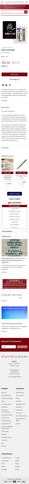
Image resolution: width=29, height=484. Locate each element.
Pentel (17, 463)
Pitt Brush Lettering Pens (21, 176)
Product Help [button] (14, 208)
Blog (2, 443)
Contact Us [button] (14, 227)
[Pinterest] (9, 85)
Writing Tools (19, 395)
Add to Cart (7, 172)
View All (17, 469)
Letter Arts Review (6, 404)
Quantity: (5, 66)
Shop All (18, 423)
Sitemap (3, 446)
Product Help (4, 431)
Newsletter (4, 407)
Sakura (3, 466)
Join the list (22, 347)
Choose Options (21, 172)
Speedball (4, 469)
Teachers (3, 434)
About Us (3, 392)
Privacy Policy (5, 417)
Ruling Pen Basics (6, 420)
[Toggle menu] (2, 2)
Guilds (3, 401)
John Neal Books (6, 458)
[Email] (6, 85)
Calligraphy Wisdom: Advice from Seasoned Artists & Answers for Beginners (13, 260)
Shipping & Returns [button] (14, 214)
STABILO (17, 466)
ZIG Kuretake (4, 460)
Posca (3, 463)
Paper (17, 398)
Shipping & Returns (6, 437)
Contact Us (4, 440)
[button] (14, 199)
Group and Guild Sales (7, 398)
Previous (2, 173)
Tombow (17, 458)
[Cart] (26, 2)
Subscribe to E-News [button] (14, 219)
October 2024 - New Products (12, 295)
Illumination (19, 407)
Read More (4, 100)
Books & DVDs (20, 392)
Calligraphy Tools (20, 404)
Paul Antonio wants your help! (12, 323)
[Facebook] (3, 85)
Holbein (17, 460)
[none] (14, 32)
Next (27, 173)
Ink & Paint (19, 401)
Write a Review (6, 52)
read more (4, 272)
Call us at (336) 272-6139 (14, 376)
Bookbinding (19, 410)
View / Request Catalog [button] (14, 211)
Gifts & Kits (19, 413)
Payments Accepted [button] (14, 216)
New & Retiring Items (21, 416)
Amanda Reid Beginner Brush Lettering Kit (7, 177)
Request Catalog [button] (14, 194)
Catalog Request (5, 423)
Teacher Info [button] (14, 222)
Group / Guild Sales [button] (14, 224)
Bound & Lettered (6, 395)
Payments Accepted (6, 415)
